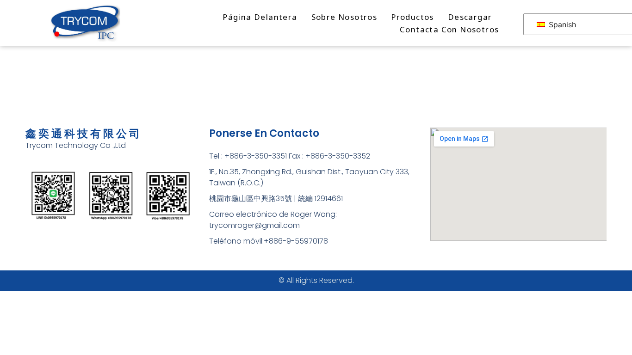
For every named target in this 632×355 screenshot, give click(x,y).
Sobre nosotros (344, 17)
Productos (412, 17)
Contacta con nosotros (449, 29)
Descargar (470, 17)
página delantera (260, 17)
